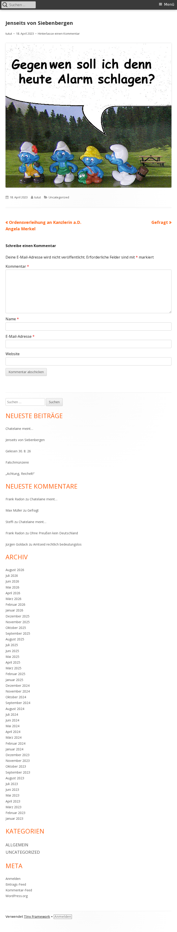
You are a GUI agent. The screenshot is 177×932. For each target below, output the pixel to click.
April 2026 (13, 593)
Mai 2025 (12, 656)
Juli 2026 (12, 575)
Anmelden (13, 878)
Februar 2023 (15, 813)
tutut (9, 33)
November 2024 (18, 691)
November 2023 (18, 760)
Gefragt (33, 510)
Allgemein (17, 845)
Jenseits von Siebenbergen (25, 440)
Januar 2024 (14, 749)
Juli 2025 (12, 645)
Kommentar (17, 266)
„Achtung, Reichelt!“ (20, 473)
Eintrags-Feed (16, 884)
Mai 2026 (12, 587)
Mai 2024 (12, 726)
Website (13, 353)
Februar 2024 (15, 743)
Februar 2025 (15, 674)
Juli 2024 (12, 714)
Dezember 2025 (18, 616)
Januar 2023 (14, 818)
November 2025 (18, 622)
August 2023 (15, 778)
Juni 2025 (12, 651)
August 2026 (15, 570)
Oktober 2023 (16, 766)
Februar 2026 (15, 604)
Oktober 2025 (16, 627)
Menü (169, 4)
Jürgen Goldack (17, 544)
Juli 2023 (12, 784)
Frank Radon (15, 499)
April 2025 (13, 662)
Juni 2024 (12, 720)
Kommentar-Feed (19, 890)
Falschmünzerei (17, 462)
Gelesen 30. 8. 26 (18, 451)
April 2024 (13, 731)
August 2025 (15, 639)
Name (12, 318)
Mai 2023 (12, 795)
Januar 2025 (14, 680)
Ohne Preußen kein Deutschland (54, 533)
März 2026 (13, 599)
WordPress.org (17, 896)
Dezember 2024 (18, 685)
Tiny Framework (37, 916)
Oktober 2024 (16, 697)
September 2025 (18, 633)
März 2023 (13, 807)
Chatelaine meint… (19, 428)
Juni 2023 (12, 789)
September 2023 (18, 772)
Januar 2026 (14, 610)
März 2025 (13, 668)
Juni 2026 (12, 581)
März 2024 (13, 737)
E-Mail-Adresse (20, 336)
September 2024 (18, 703)
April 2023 (13, 801)
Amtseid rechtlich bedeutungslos (57, 544)
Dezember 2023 (18, 755)
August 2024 (15, 709)
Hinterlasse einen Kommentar (59, 33)
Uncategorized (59, 197)
